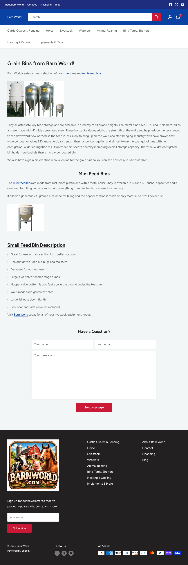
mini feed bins (22, 183)
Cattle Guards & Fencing (23, 30)
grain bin (64, 73)
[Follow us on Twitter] (64, 553)
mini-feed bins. (92, 73)
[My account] (170, 17)
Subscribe (19, 528)
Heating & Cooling (19, 42)
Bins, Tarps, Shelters (136, 30)
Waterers (85, 30)
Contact (32, 4)
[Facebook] (170, 4)
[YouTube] (182, 4)
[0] (177, 17)
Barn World (21, 314)
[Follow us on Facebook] (57, 553)
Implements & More (51, 42)
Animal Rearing (107, 30)
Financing (46, 4)
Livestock (66, 30)
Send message (94, 407)
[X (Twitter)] (176, 4)
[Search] (156, 17)
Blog (57, 4)
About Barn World (14, 4)
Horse (50, 30)
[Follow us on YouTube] (71, 553)
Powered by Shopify (18, 550)
